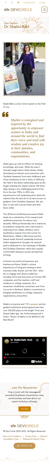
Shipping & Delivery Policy (34, 439)
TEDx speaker (31, 304)
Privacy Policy (31, 436)
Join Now (24, 409)
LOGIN (42, 3)
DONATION (29, 3)
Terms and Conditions (11, 436)
